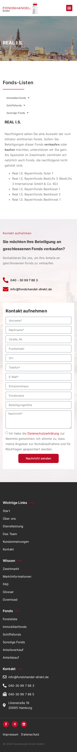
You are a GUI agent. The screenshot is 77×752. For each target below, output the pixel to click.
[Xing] (15, 724)
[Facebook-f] (6, 724)
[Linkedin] (24, 724)
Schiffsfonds (14, 105)
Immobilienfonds (16, 97)
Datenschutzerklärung (43, 433)
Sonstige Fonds (16, 112)
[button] (69, 8)
